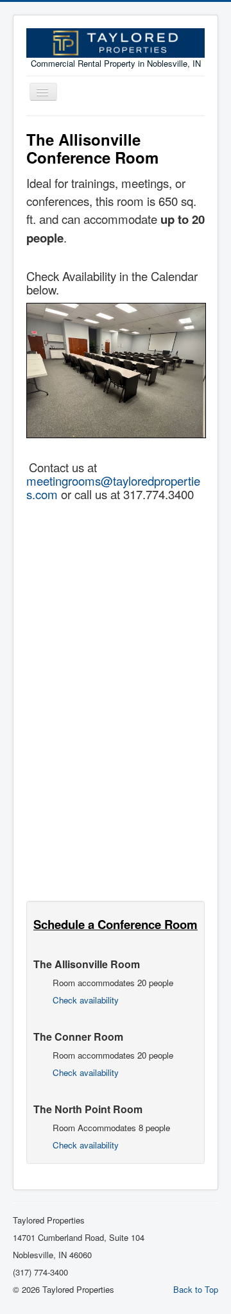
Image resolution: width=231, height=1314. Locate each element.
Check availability (86, 1000)
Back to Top (195, 1289)
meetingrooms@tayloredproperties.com (113, 487)
